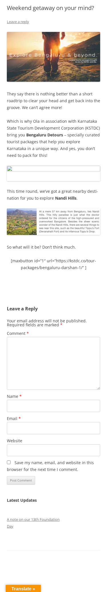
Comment (18, 333)
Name (14, 396)
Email (14, 418)
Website (14, 440)
